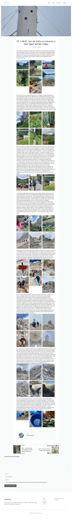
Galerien (45, 501)
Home (44, 498)
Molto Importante (7, 502)
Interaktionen (14, 502)
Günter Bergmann (37, 46)
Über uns (45, 502)
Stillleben (26, 502)
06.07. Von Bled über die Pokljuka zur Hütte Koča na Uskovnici (27, 450)
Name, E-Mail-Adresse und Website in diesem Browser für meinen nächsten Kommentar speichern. (26, 482)
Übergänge (30, 502)
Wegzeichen (7, 504)
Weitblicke (12, 504)
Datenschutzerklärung (59, 498)
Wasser (35, 502)
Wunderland (17, 504)
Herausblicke (21, 502)
